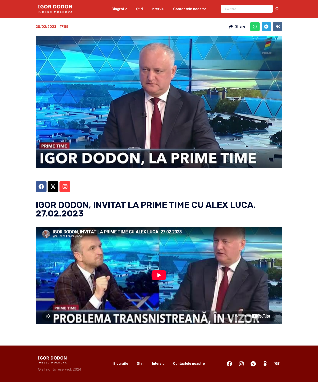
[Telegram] (253, 363)
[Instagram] (241, 363)
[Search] (277, 9)
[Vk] (276, 363)
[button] (255, 26)
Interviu (157, 9)
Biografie (119, 9)
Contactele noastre (189, 9)
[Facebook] (229, 363)
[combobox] (247, 9)
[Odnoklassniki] (265, 363)
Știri (139, 9)
